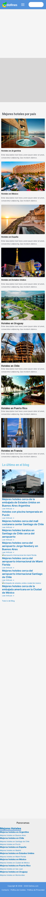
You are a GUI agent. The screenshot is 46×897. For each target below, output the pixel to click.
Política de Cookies (18, 890)
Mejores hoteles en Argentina (14, 832)
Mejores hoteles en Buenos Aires (13, 835)
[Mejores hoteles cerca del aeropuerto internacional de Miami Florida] (19, 555)
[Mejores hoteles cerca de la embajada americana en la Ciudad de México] (21, 583)
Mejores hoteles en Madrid (10, 850)
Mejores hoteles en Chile (12, 838)
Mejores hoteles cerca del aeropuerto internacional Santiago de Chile (22, 574)
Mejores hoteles (13, 114)
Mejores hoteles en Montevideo (12, 875)
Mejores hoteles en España (13, 847)
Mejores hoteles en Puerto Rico (15, 865)
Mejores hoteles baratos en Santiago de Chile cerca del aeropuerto (18, 533)
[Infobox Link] (23, 139)
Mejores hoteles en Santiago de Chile (14, 841)
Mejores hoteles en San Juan (11, 869)
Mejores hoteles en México (13, 859)
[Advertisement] (23, 33)
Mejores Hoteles (10, 828)
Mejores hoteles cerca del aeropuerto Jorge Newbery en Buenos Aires (20, 546)
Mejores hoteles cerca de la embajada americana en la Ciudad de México (22, 589)
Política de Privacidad (35, 890)
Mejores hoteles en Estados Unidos (17, 853)
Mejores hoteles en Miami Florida (13, 857)
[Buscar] (41, 4)
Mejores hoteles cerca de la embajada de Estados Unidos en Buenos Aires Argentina (21, 502)
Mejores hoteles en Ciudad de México (15, 863)
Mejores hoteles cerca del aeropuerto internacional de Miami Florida (22, 561)
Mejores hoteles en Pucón (10, 844)
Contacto (5, 890)
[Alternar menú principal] (23, 4)
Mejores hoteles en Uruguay (14, 872)
